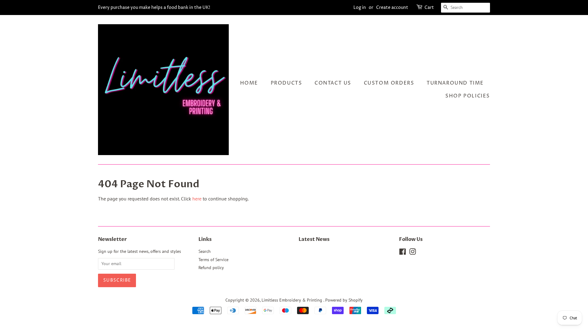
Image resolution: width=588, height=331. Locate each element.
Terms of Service (213, 259)
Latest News (314, 239)
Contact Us (333, 83)
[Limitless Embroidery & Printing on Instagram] (412, 253)
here (197, 199)
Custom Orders (389, 83)
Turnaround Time (455, 83)
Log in (359, 7)
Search (204, 251)
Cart (429, 7)
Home (249, 83)
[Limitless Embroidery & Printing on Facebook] (402, 253)
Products (286, 83)
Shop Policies (467, 96)
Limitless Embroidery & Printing (292, 300)
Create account (392, 7)
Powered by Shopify (344, 300)
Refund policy (211, 267)
